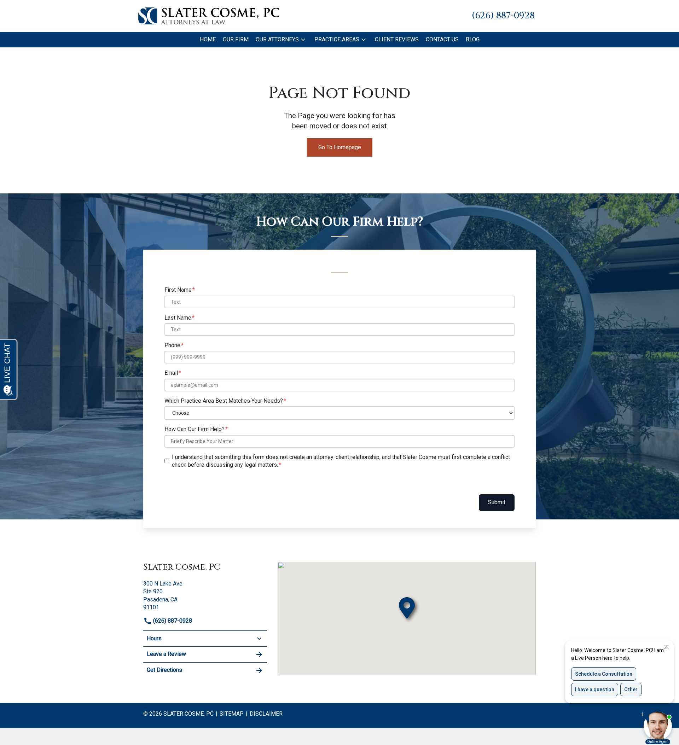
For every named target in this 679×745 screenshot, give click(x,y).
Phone (172, 345)
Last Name (177, 317)
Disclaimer (266, 713)
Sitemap (232, 713)
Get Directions (164, 670)
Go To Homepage (339, 147)
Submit (496, 502)
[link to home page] (208, 15)
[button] (303, 39)
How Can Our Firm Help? (194, 429)
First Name (178, 289)
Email (171, 372)
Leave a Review (166, 654)
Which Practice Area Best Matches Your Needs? (223, 400)
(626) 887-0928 (172, 620)
